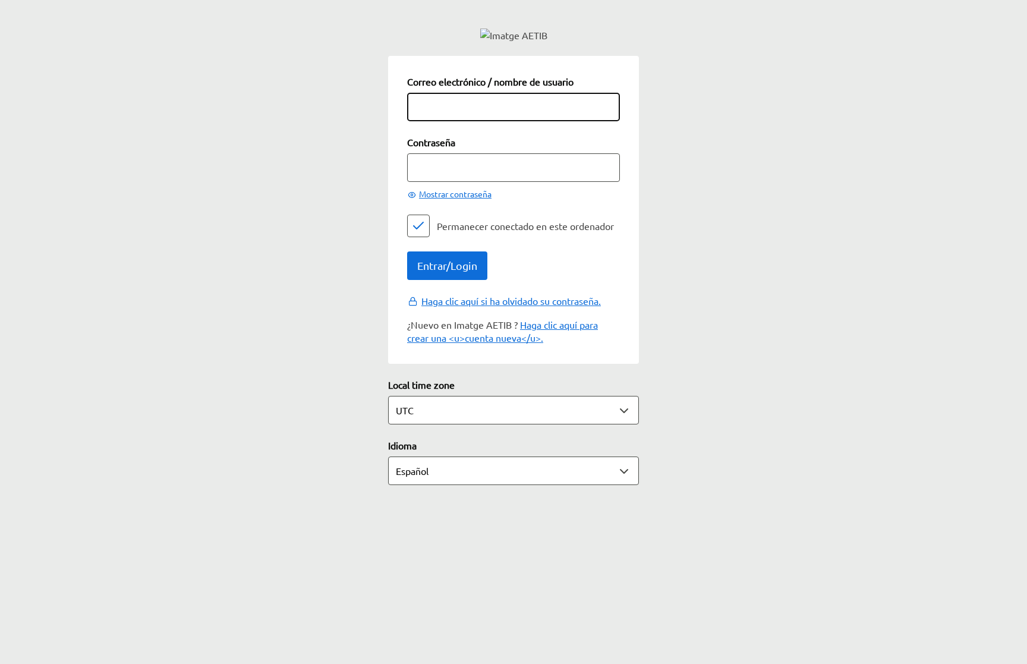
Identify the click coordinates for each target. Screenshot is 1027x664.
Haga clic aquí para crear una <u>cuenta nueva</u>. (502, 331)
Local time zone (421, 385)
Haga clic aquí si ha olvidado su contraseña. (511, 301)
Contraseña (431, 142)
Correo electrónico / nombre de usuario (490, 81)
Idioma (402, 445)
